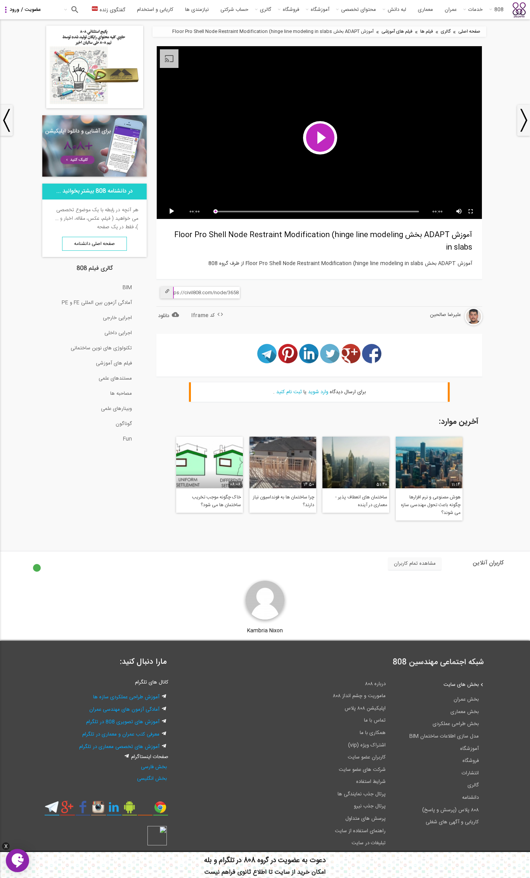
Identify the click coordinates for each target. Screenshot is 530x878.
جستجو (73, 9)
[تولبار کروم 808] (160, 810)
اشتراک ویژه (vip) (367, 745)
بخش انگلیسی (152, 778)
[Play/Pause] (173, 211)
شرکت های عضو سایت (362, 769)
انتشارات (470, 773)
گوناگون (124, 424)
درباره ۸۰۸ (375, 684)
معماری (425, 9)
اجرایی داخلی (118, 333)
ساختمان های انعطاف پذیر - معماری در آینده (361, 501)
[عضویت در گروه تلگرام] (52, 810)
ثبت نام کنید (289, 392)
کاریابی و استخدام (155, 9)
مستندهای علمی (115, 378)
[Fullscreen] (471, 211)
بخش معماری (464, 712)
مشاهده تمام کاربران (415, 563)
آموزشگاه (320, 9)
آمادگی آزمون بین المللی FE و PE (97, 302)
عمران (451, 9)
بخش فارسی (154, 767)
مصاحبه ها (121, 393)
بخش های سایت (461, 684)
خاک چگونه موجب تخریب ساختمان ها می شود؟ (216, 501)
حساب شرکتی (234, 9)
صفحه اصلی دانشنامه (94, 244)
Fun (127, 439)
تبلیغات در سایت (369, 843)
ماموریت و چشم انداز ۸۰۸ (359, 696)
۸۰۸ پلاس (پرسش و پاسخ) (450, 810)
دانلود (163, 316)
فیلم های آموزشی (396, 31)
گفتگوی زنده (111, 10)
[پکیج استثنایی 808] (94, 107)
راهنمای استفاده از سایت (360, 831)
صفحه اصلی (469, 31)
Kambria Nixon (265, 630)
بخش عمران (466, 699)
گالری (265, 9)
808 (499, 9)
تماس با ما (375, 720)
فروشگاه (291, 9)
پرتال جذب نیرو (370, 806)
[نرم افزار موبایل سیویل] (129, 810)
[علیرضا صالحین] (450, 324)
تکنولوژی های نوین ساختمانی (101, 348)
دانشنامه (470, 797)
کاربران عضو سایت (367, 757)
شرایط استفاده (371, 781)
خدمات (475, 9)
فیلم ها (426, 31)
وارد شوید (318, 392)
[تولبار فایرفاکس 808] (145, 810)
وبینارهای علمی (116, 408)
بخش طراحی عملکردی (456, 724)
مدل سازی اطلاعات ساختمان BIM (444, 736)
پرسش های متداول (365, 818)
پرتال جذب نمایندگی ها (362, 794)
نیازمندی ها (197, 9)
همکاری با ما (373, 733)
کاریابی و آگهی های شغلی (452, 822)
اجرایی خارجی (117, 318)
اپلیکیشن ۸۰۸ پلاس (365, 708)
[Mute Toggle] (459, 211)
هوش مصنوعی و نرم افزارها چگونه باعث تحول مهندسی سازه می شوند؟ (431, 505)
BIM (127, 287)
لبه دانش (397, 9)
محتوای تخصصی (358, 9)
